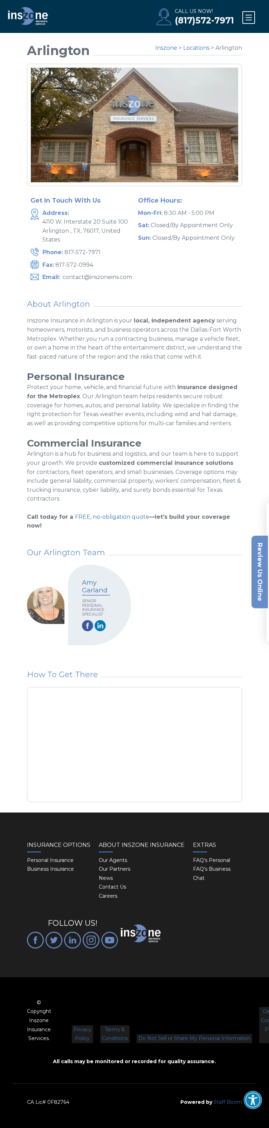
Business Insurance (50, 869)
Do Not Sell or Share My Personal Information (194, 1038)
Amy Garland (95, 586)
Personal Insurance (50, 860)
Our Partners (114, 869)
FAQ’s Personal (211, 860)
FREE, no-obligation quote (112, 517)
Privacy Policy (82, 1034)
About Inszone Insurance (142, 845)
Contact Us (112, 887)
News (106, 878)
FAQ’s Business (211, 869)
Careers (108, 896)
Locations (196, 48)
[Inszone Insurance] (28, 16)
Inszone (166, 48)
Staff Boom (228, 1102)
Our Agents (113, 860)
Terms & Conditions (115, 1034)
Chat (199, 878)
